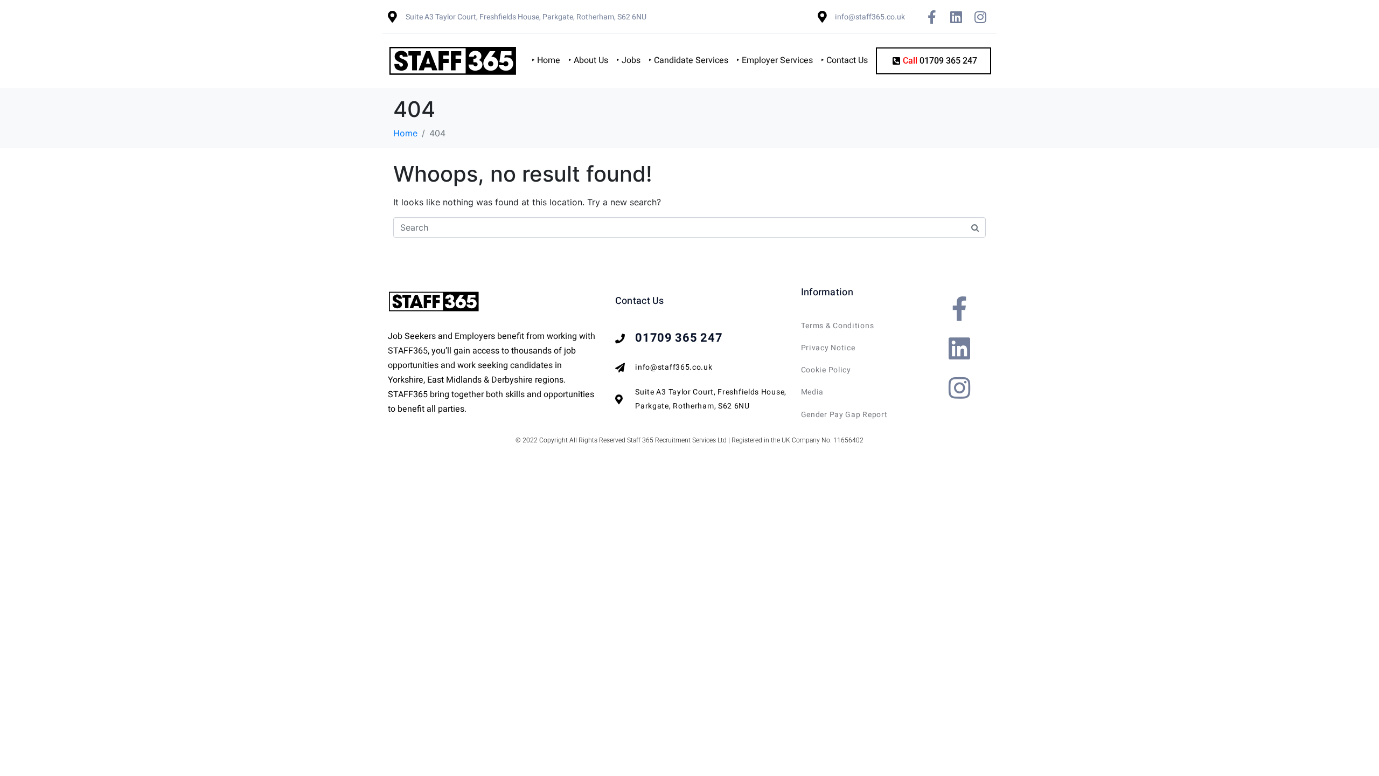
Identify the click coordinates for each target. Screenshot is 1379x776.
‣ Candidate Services (688, 60)
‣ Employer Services (774, 60)
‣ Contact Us (844, 60)
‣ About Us (588, 60)
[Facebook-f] (932, 16)
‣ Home (546, 60)
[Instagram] (980, 16)
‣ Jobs (628, 60)
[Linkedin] (956, 16)
